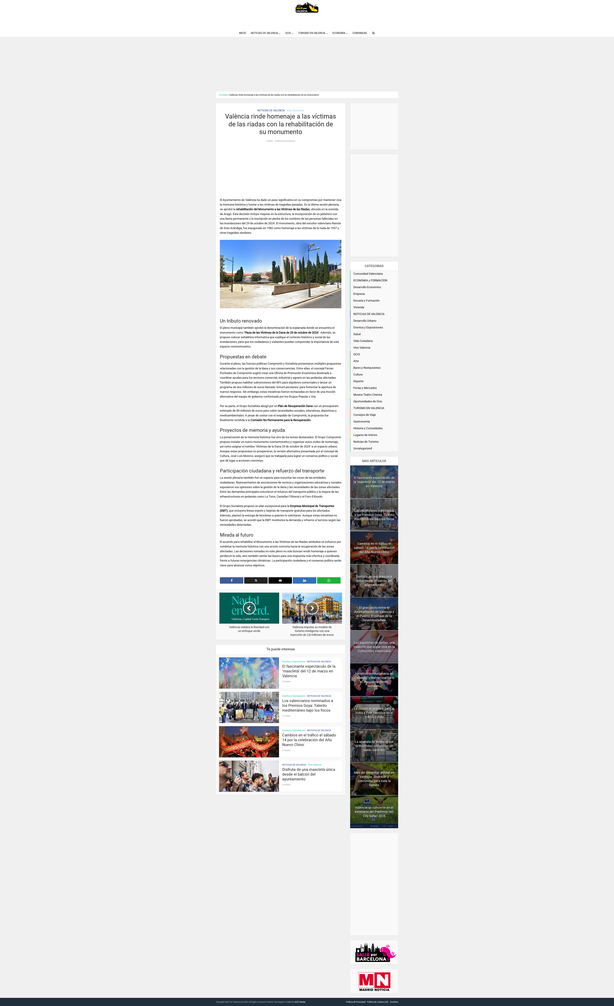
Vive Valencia (314, 764)
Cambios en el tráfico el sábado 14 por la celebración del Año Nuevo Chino (309, 740)
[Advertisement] (307, 64)
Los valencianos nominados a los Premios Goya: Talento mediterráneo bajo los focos (307, 706)
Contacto (394, 1002)
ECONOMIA (338, 33)
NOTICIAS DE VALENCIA (264, 33)
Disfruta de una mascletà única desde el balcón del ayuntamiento (308, 774)
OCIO (288, 33)
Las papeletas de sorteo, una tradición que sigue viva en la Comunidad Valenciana (374, 647)
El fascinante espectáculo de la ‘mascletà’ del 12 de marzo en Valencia (308, 671)
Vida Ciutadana (295, 110)
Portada (223, 95)
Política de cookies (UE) (377, 1002)
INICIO (242, 33)
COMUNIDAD (359, 33)
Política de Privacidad (355, 1002)
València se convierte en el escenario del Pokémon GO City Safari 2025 (374, 812)
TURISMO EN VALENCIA (311, 33)
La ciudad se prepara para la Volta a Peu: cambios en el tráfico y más (374, 713)
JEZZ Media (299, 1002)
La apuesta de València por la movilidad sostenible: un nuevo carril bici (374, 746)
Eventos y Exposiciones (293, 661)
